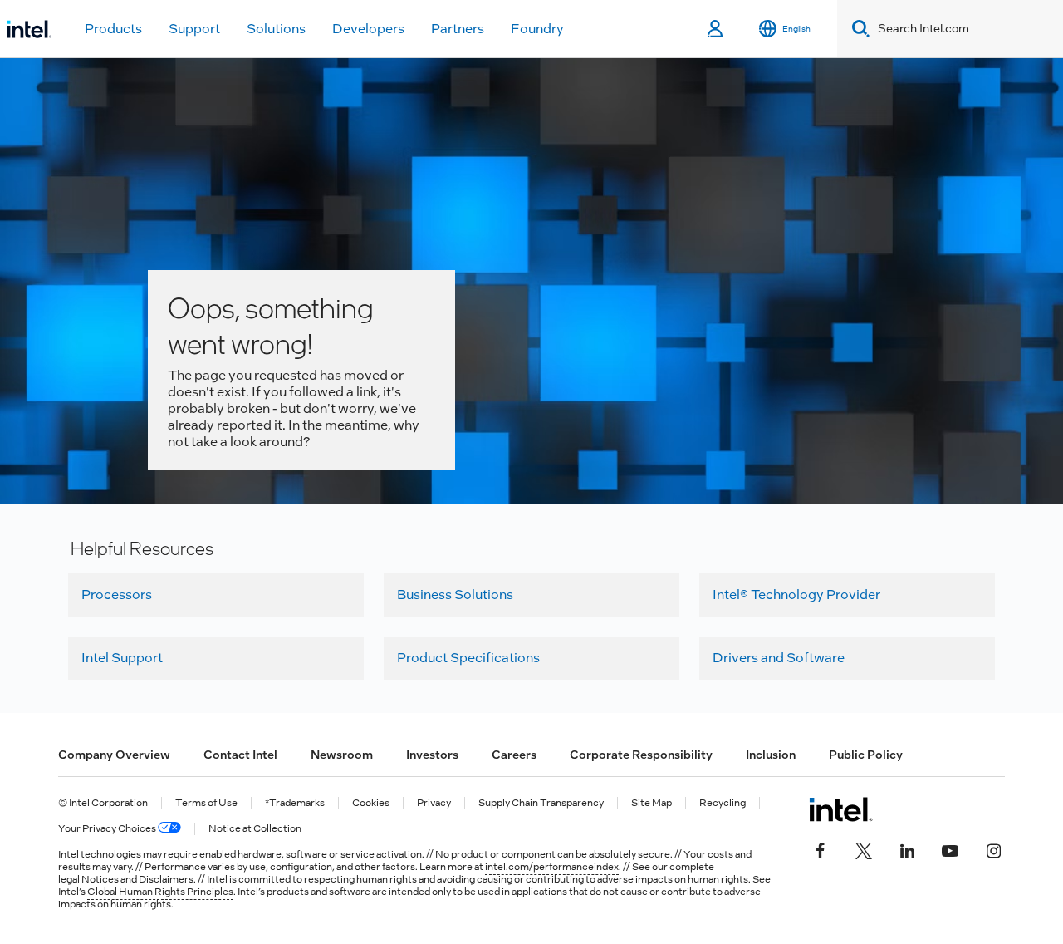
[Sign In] (716, 29)
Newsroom (342, 754)
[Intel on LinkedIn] (906, 849)
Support (194, 28)
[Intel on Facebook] (820, 849)
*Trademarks (295, 803)
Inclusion (771, 754)
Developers (368, 28)
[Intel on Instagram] (993, 849)
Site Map (651, 803)
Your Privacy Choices (108, 829)
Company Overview (114, 754)
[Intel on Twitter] (863, 849)
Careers (514, 754)
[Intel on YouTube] (950, 849)
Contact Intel (240, 754)
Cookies (370, 803)
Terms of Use (206, 803)
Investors (432, 754)
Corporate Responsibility (641, 754)
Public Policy (866, 754)
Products (113, 28)
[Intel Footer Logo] (841, 809)
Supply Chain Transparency (541, 803)
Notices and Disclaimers (137, 879)
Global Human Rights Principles (160, 891)
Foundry (537, 28)
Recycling (722, 803)
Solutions (276, 28)
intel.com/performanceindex (552, 866)
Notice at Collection (254, 829)
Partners (457, 28)
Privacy (434, 803)
